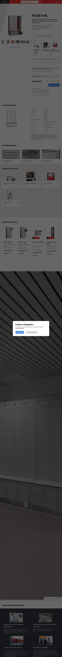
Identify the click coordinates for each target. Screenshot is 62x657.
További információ (19, 328)
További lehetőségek (32, 332)
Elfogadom (19, 332)
